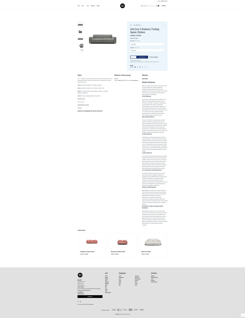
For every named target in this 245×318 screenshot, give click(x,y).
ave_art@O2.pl (80, 292)
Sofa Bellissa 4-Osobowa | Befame (87, 251)
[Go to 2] (80, 31)
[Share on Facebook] (137, 67)
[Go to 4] (80, 45)
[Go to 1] (80, 24)
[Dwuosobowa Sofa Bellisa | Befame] (122, 241)
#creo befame (135, 61)
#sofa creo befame (152, 61)
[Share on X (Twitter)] (135, 67)
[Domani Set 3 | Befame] (153, 241)
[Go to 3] (80, 38)
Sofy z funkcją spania (136, 25)
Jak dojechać (90, 296)
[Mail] (144, 67)
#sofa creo (139, 61)
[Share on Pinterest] (142, 67)
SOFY (131, 25)
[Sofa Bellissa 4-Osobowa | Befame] (92, 241)
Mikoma (117, 314)
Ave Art (80, 280)
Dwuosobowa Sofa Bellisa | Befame (118, 251)
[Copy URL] (147, 67)
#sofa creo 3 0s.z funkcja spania (145, 61)
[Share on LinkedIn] (139, 67)
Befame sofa (157, 61)
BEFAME (131, 65)
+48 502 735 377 (81, 294)
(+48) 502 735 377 (122, 80)
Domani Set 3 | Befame (146, 251)
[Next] (82, 52)
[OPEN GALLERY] (103, 37)
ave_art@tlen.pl (134, 80)
